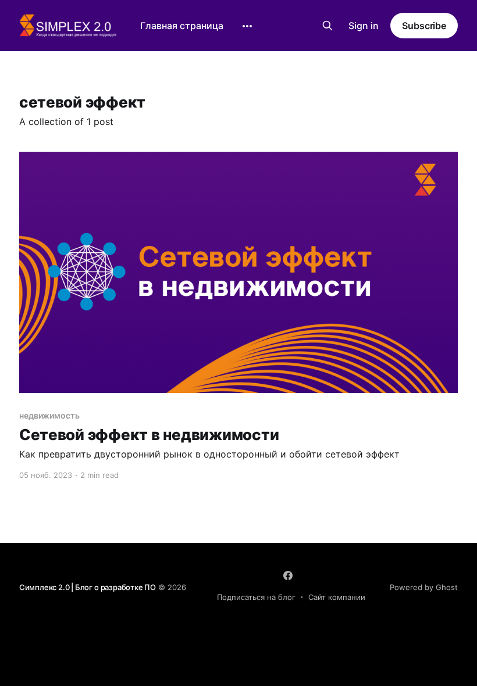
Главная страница (181, 25)
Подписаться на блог (256, 597)
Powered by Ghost (424, 587)
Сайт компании (336, 597)
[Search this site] (327, 25)
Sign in (363, 25)
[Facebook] (288, 575)
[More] (247, 26)
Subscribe (424, 25)
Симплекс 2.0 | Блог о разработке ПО (87, 587)
